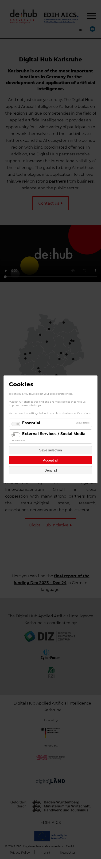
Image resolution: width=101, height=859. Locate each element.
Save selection (50, 450)
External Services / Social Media (53, 433)
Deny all (50, 471)
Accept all (50, 460)
